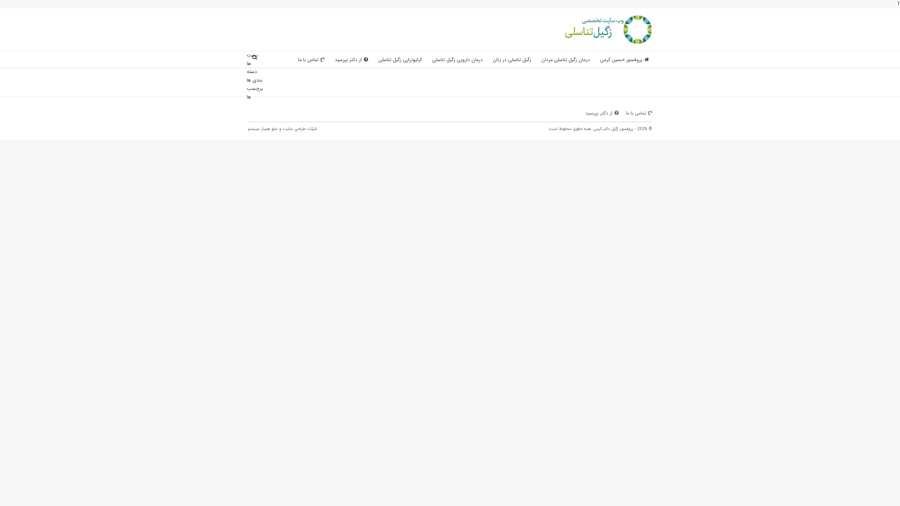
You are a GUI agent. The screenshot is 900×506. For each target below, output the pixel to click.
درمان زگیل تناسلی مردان (565, 60)
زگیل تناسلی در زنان (512, 60)
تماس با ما (308, 60)
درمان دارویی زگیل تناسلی (457, 60)
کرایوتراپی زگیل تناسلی (400, 60)
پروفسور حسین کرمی (621, 60)
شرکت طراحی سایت (300, 128)
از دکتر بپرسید (348, 60)
